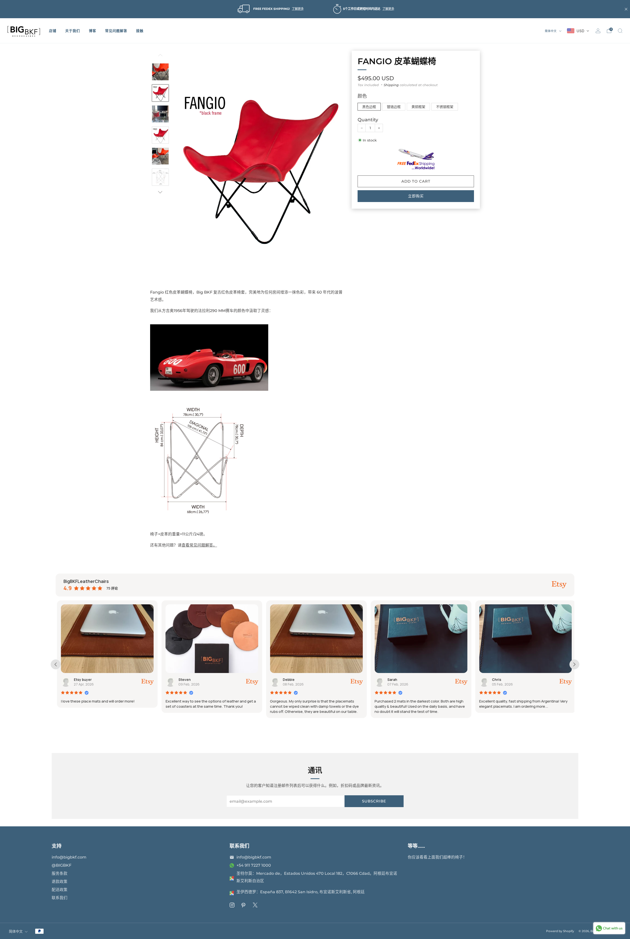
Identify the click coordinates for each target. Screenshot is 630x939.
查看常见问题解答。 (199, 545)
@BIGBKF (61, 865)
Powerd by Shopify (560, 931)
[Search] (620, 30)
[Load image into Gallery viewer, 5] (160, 156)
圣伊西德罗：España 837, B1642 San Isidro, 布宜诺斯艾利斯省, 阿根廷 (300, 892)
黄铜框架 (418, 107)
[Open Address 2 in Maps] (232, 893)
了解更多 (298, 9)
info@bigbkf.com (69, 857)
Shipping (391, 85)
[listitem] (269, 9)
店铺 (52, 31)
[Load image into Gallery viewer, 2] (160, 93)
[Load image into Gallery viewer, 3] (160, 114)
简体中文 (551, 31)
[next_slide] (574, 664)
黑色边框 (369, 107)
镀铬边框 (394, 107)
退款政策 (59, 881)
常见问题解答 (116, 31)
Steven (183, 679)
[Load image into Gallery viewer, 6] (160, 177)
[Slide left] (160, 57)
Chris (495, 679)
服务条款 (59, 873)
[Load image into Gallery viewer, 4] (160, 135)
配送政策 (59, 889)
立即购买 (416, 196)
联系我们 (59, 897)
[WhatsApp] (232, 865)
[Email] (232, 857)
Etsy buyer (81, 679)
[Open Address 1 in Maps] (232, 878)
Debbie (287, 679)
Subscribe (374, 801)
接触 (139, 31)
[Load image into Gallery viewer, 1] (160, 71)
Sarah (391, 679)
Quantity (368, 120)
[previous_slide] (56, 664)
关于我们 (72, 31)
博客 (92, 31)
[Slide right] (160, 192)
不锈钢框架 (444, 107)
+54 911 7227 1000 (253, 865)
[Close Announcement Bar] (626, 9)
